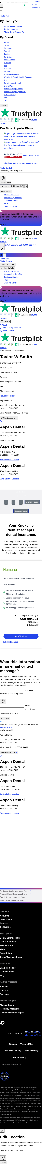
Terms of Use (26, 1044)
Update (4, 1162)
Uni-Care (7, 68)
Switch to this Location (9, 460)
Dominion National (11, 74)
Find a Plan (5, 16)
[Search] (2, 245)
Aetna (6, 42)
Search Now (6, 183)
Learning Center (10, 206)
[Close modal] (2, 1131)
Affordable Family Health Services (18, 77)
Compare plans (32, 502)
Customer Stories (11, 201)
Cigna (6, 45)
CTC (5, 100)
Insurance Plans (7, 396)
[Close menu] (2, 248)
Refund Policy (19, 1057)
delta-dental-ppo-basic (13, 89)
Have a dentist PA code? (12, 186)
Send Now (5, 718)
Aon (5, 80)
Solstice (7, 54)
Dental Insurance (11, 29)
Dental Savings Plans (13, 26)
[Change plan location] (1, 6)
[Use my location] (3, 178)
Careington (8, 48)
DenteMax (8, 57)
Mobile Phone (30, 709)
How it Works (6, 192)
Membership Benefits (13, 198)
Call (10, 642)
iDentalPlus (8, 86)
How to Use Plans (11, 195)
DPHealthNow (9, 95)
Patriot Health (9, 60)
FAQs (6, 203)
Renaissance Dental (12, 83)
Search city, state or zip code (11, 171)
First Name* (29, 690)
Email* (27, 706)
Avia (5, 66)
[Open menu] (1, 10)
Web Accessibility (12, 1051)
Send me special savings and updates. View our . (19, 726)
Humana (7, 63)
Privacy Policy (6, 727)
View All (4, 105)
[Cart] (6, 245)
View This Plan (21, 636)
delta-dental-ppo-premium (15, 92)
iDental (7, 51)
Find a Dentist (6, 168)
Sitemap (13, 1044)
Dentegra (7, 71)
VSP (5, 97)
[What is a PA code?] (26, 186)
